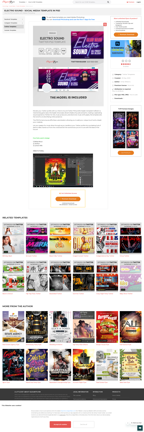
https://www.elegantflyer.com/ (68, 410)
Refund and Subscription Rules (100, 400)
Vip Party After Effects (80, 344)
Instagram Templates (10, 23)
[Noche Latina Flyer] (132, 120)
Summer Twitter (78, 293)
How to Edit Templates (35, 2)
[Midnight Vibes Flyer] (119, 120)
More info (131, 85)
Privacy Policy (45, 416)
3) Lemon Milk (37, 145)
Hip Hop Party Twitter (33, 293)
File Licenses (77, 395)
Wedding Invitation (55, 344)
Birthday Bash (7, 256)
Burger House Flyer (102, 344)
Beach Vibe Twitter (55, 256)
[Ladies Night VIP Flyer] (132, 139)
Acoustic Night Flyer (79, 382)
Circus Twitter (124, 256)
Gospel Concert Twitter (80, 256)
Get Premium (125, 153)
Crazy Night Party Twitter (104, 293)
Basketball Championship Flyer (59, 382)
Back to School (7, 293)
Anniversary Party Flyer (33, 344)
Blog (94, 395)
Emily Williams (125, 82)
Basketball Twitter (55, 293)
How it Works (116, 395)
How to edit (134, 95)
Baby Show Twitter (126, 293)
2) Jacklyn (36, 143)
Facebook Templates (10, 19)
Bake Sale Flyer (125, 382)
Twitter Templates (128, 74)
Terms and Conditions (79, 399)
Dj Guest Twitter (31, 256)
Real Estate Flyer (102, 382)
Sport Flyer (6, 382)
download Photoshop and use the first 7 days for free (74, 19)
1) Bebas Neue (37, 141)
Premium (131, 2)
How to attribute (118, 91)
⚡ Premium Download (68, 199)
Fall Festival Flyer (125, 344)
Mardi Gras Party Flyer (33, 382)
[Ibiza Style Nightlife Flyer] (119, 139)
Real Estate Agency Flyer (10, 344)
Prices (114, 399)
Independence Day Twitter (105, 256)
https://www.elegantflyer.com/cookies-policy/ (77, 414)
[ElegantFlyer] (8, 2)
